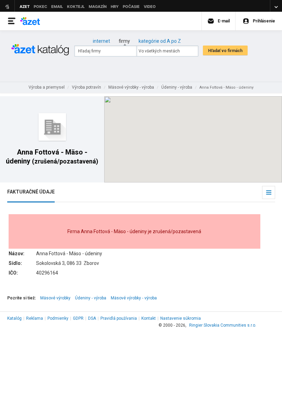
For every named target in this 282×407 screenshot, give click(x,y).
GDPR (78, 318)
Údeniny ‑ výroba (90, 298)
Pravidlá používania (118, 318)
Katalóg (14, 318)
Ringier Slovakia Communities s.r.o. (222, 325)
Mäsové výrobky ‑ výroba (134, 298)
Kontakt (148, 318)
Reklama (34, 318)
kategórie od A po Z (160, 41)
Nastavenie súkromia (180, 318)
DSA (92, 318)
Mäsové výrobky (55, 298)
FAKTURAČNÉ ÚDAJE (31, 192)
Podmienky (57, 318)
